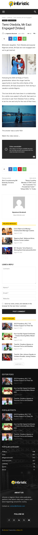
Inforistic (5, 530)
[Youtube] (29, 520)
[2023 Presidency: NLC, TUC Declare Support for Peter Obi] (7, 326)
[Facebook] (10, 39)
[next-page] (6, 257)
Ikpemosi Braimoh (11, 33)
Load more (18, 364)
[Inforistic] (19, 4)
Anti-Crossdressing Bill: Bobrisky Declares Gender (10, 183)
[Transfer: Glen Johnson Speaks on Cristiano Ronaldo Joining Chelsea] (7, 357)
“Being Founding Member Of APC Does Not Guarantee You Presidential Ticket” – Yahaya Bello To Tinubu (28, 185)
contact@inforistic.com (17, 506)
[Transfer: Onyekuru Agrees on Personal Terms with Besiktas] (7, 346)
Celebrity (9, 17)
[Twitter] (15, 39)
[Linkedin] (19, 520)
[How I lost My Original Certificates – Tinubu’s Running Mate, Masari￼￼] (7, 336)
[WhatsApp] (24, 39)
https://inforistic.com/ (19, 215)
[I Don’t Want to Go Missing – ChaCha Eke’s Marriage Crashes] (7, 231)
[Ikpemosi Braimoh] (3, 34)
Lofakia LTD (19, 530)
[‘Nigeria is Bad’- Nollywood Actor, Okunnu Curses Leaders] (7, 240)
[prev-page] (3, 257)
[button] (3, 11)
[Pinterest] (20, 39)
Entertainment (12, 20)
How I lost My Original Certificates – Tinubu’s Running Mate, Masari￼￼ (24, 335)
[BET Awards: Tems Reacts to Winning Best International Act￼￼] (7, 250)
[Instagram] (14, 520)
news (4, 234)
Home (4, 17)
